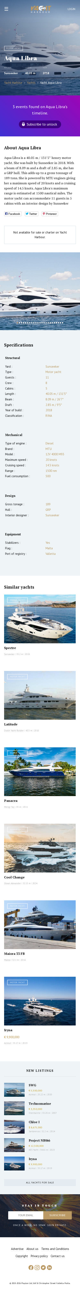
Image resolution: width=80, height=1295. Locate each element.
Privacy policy (39, 1256)
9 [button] (33, 322)
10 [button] (36, 322)
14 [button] (44, 322)
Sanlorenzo (34, 1131)
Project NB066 (39, 1140)
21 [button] (58, 322)
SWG (32, 1085)
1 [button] (17, 322)
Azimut (7, 1043)
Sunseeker (11, 73)
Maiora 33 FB (14, 953)
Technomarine (40, 1103)
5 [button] (25, 322)
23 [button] (62, 322)
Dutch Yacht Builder (14, 730)
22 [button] (60, 322)
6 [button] (27, 322)
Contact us (58, 1256)
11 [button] (38, 322)
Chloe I (34, 1122)
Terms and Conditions (55, 1249)
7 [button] (29, 322)
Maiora (7, 960)
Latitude (10, 724)
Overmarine (35, 1112)
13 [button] (42, 322)
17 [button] (50, 322)
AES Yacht (33, 1149)
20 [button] (56, 322)
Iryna (8, 1030)
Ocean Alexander (12, 883)
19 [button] (54, 322)
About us (32, 1249)
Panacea (10, 800)
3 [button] (21, 322)
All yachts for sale (40, 1182)
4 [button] (23, 322)
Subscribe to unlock (42, 124)
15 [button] (46, 322)
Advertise (17, 1249)
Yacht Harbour (41, 10)
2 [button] (19, 322)
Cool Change (14, 877)
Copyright (22, 1256)
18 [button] (52, 322)
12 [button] (40, 322)
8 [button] (31, 322)
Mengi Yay (9, 807)
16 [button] (48, 322)
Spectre (10, 648)
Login (71, 9)
